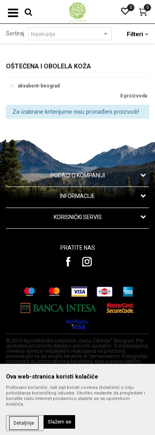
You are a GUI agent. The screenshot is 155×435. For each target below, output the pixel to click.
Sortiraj (15, 33)
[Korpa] (143, 13)
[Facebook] (68, 261)
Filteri (136, 34)
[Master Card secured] (120, 308)
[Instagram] (87, 261)
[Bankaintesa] (59, 308)
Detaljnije (24, 423)
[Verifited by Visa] (77, 324)
